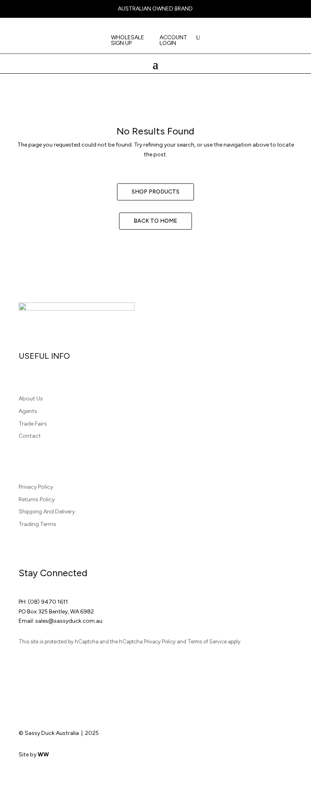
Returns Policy (37, 499)
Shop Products (155, 191)
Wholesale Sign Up (127, 41)
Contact (30, 435)
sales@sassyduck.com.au (68, 620)
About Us (31, 398)
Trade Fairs (33, 423)
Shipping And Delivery (47, 511)
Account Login (173, 41)
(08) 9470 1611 (48, 601)
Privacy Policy (36, 486)
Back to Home (155, 220)
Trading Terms (37, 524)
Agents (28, 411)
